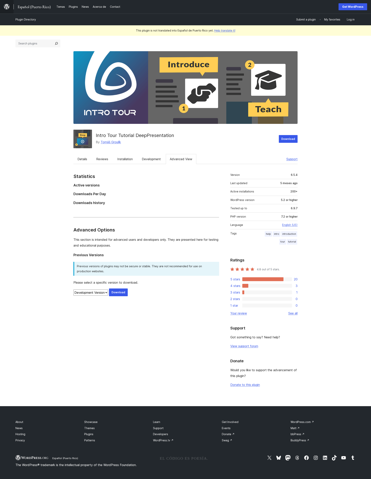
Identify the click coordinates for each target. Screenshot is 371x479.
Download (288, 138)
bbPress (298, 434)
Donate (228, 434)
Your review (238, 313)
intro (276, 233)
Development (151, 159)
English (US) (290, 224)
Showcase (91, 422)
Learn (156, 422)
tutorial (292, 241)
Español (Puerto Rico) (65, 458)
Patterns (89, 440)
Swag (227, 440)
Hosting (20, 434)
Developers (160, 434)
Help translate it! (224, 30)
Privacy (20, 440)
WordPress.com (302, 422)
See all (293, 313)
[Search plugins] (56, 43)
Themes (89, 428)
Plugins (88, 434)
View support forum (244, 346)
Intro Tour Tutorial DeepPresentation (135, 135)
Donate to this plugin (245, 385)
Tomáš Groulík (111, 142)
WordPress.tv (163, 440)
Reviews (102, 159)
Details (82, 159)
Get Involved (230, 422)
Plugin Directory (25, 19)
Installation (125, 159)
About (19, 422)
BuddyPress (300, 440)
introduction (289, 233)
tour (282, 241)
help (268, 233)
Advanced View (181, 159)
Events (226, 428)
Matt (295, 428)
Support (292, 159)
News (19, 428)
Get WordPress (352, 6)
